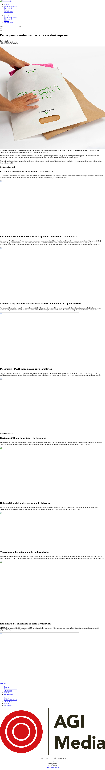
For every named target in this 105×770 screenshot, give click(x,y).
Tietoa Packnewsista (10, 6)
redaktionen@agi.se (52, 767)
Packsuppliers (8, 12)
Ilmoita (6, 10)
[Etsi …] (1, 30)
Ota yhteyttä (8, 8)
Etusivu (6, 4)
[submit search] (20, 26)
